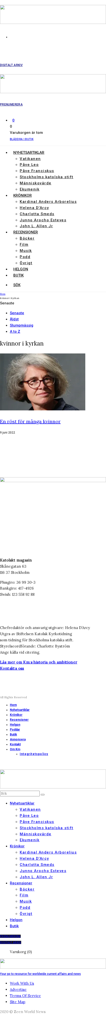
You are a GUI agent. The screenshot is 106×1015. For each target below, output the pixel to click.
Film (24, 244)
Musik (26, 250)
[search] (43, 794)
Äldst (14, 319)
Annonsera (18, 739)
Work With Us (22, 983)
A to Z (15, 331)
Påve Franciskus (37, 171)
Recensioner (25, 232)
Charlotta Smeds (37, 214)
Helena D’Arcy (34, 208)
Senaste (17, 313)
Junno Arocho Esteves (43, 220)
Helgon (20, 269)
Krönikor (22, 195)
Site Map (17, 1001)
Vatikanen (30, 159)
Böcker (27, 238)
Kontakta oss (12, 668)
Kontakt (15, 744)
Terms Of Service (25, 995)
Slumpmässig (21, 325)
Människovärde (36, 183)
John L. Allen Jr (36, 226)
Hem (13, 705)
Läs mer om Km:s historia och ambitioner (38, 662)
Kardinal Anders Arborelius (48, 201)
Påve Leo (29, 164)
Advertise (18, 989)
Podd (25, 257)
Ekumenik (29, 189)
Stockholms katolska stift (46, 177)
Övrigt (26, 263)
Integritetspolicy (34, 754)
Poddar (15, 729)
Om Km (15, 749)
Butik (18, 275)
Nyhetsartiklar (28, 152)
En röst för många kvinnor (30, 421)
